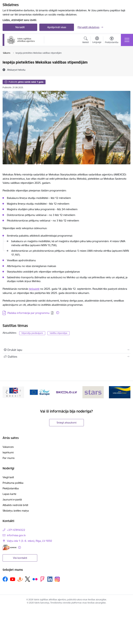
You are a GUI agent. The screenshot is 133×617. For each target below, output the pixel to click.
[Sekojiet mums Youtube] (12, 579)
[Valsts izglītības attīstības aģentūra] (23, 40)
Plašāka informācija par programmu (28, 313)
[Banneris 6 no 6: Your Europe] (40, 392)
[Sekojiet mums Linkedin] (49, 579)
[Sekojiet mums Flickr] (35, 579)
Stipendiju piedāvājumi (32, 333)
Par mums (9, 458)
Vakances (8, 447)
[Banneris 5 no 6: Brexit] (13, 392)
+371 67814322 (16, 530)
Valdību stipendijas (58, 333)
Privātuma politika (13, 482)
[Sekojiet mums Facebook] (5, 579)
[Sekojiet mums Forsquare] (42, 579)
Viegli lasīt (8, 477)
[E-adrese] (9, 547)
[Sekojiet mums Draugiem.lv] (20, 579)
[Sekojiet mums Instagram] (57, 579)
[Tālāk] (126, 392)
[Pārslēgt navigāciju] (127, 40)
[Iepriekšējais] (6, 392)
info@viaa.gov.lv (16, 535)
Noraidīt (20, 27)
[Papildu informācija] (57, 312)
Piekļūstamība (11, 488)
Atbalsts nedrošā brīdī (15, 505)
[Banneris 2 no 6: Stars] (93, 392)
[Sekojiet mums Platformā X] (27, 579)
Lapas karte (9, 494)
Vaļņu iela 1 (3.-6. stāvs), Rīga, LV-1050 (29, 540)
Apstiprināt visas (56, 27)
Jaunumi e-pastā (12, 499)
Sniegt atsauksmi (66, 422)
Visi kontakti (20, 558)
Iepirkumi (8, 452)
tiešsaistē (34, 288)
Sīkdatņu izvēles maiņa (16, 510)
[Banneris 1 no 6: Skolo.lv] (66, 392)
